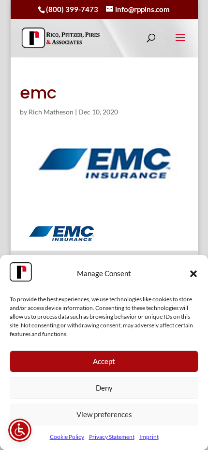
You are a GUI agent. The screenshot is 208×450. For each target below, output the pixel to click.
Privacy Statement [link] (111, 436)
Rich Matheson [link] (51, 112)
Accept (104, 361)
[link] (60, 37)
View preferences (104, 414)
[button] (193, 274)
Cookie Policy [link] (67, 436)
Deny (104, 387)
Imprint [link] (149, 436)
